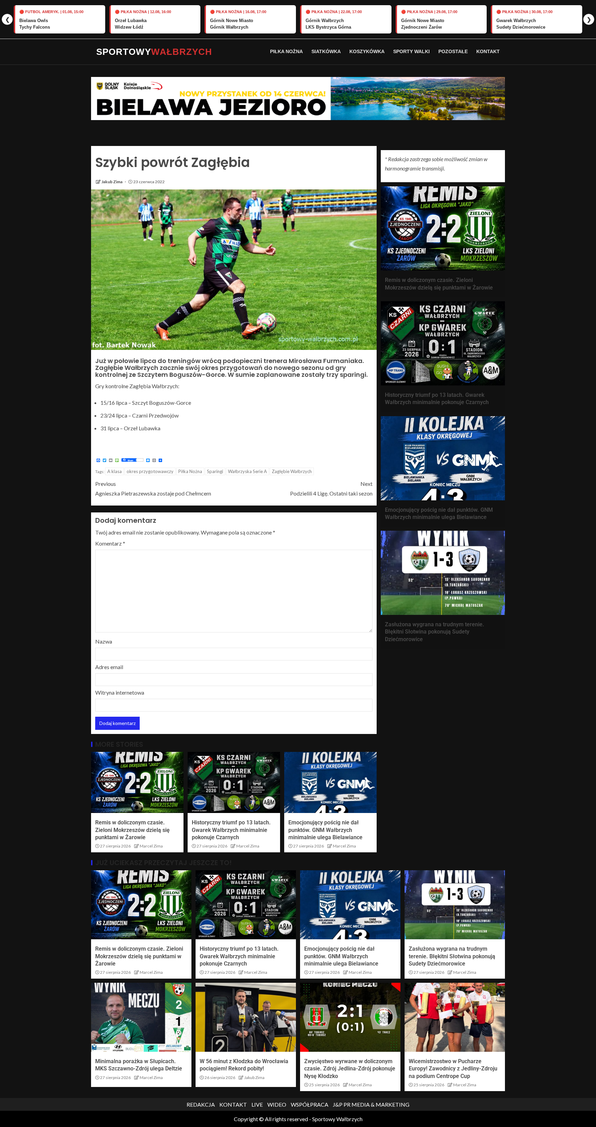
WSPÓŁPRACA (309, 1104)
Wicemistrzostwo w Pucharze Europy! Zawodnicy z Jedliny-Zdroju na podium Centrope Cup (453, 1068)
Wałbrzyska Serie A (247, 471)
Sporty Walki (411, 51)
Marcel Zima (151, 846)
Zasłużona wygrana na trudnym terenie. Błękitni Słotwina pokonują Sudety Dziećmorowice (434, 632)
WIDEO (276, 1104)
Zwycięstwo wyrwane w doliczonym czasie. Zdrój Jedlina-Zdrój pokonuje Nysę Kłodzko (349, 1068)
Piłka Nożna (286, 51)
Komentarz (110, 543)
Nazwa (103, 641)
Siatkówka (326, 51)
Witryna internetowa (119, 692)
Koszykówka (367, 51)
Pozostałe (453, 51)
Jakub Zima (112, 181)
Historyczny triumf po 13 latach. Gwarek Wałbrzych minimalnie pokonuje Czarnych (231, 830)
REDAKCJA (201, 1104)
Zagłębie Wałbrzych (292, 471)
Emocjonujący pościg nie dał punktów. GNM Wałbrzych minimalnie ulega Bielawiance (325, 830)
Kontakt (488, 51)
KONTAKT (233, 1104)
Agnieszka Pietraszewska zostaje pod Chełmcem (153, 488)
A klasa (114, 471)
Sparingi (215, 471)
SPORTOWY (154, 52)
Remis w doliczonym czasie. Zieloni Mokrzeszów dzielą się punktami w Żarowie (132, 830)
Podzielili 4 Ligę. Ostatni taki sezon (331, 488)
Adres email (109, 667)
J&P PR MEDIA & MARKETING (371, 1104)
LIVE (257, 1104)
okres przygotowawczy (150, 471)
